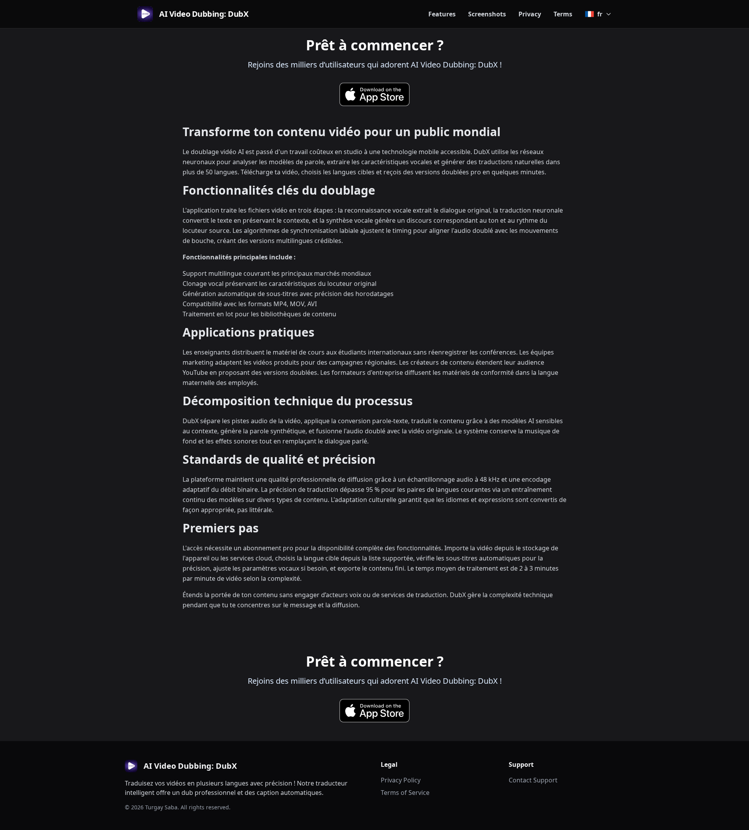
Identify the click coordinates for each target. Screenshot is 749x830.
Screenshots (487, 14)
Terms (563, 14)
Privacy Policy (401, 780)
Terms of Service (405, 792)
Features (442, 14)
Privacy (529, 14)
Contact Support (533, 780)
